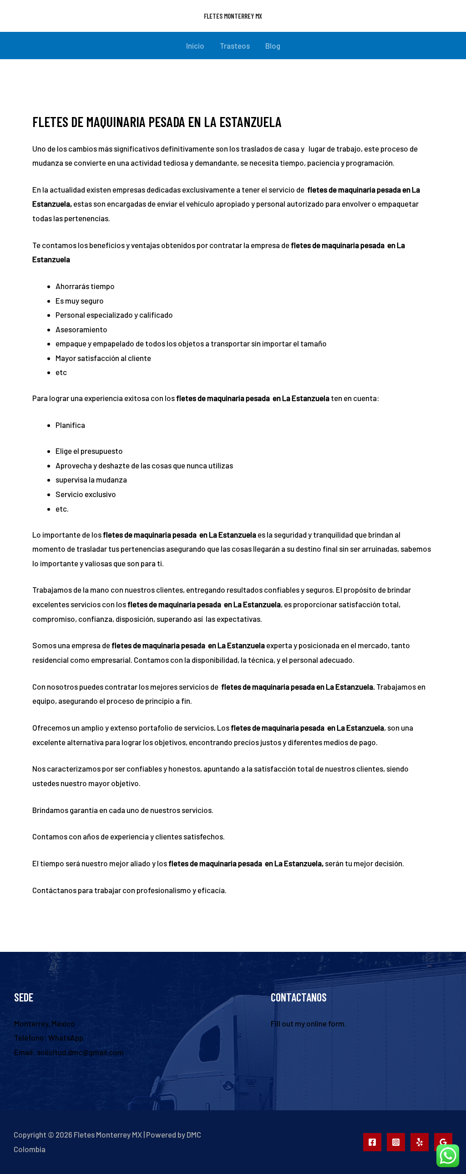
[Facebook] (372, 1142)
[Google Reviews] (443, 1142)
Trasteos (235, 45)
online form (325, 1023)
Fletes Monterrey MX (233, 16)
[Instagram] (396, 1142)
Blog (272, 45)
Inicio (195, 45)
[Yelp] (419, 1142)
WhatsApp (65, 1037)
